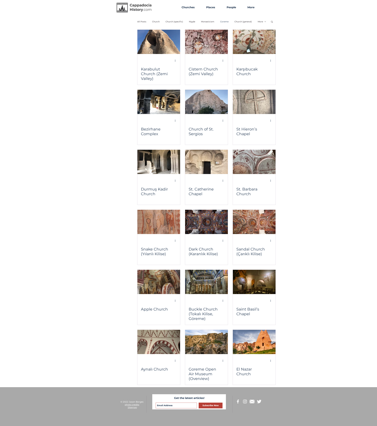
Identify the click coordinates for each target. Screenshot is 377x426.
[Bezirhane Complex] (158, 102)
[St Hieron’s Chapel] (254, 102)
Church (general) (243, 21)
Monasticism (207, 21)
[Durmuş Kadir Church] (158, 162)
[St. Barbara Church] (254, 162)
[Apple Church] (158, 282)
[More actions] (176, 60)
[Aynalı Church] (158, 342)
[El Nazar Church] (254, 342)
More (260, 21)
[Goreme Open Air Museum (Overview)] (206, 342)
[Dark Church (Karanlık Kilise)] (206, 222)
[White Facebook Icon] (237, 401)
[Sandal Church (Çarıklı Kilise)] (254, 222)
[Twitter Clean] (259, 401)
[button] (251, 7)
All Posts (141, 21)
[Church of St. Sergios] (206, 102)
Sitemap (132, 407)
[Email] (252, 401)
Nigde (192, 21)
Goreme (224, 21)
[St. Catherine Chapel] (206, 162)
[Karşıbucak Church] (254, 42)
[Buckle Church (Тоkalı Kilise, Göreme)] (206, 282)
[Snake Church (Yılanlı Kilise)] (158, 222)
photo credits (132, 404)
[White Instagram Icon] (245, 401)
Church (156, 21)
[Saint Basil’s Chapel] (254, 282)
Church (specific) (174, 21)
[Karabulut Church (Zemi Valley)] (158, 42)
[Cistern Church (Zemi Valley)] (206, 42)
